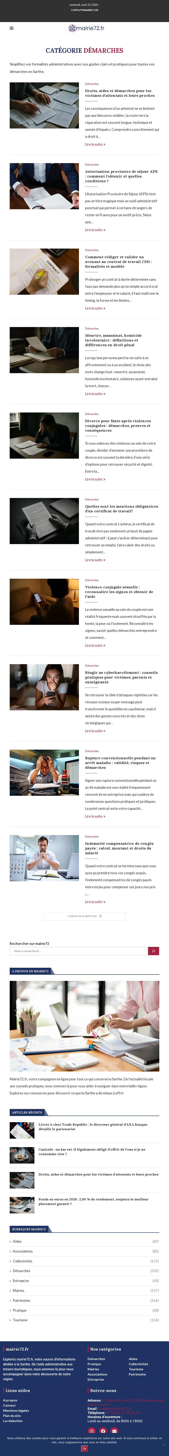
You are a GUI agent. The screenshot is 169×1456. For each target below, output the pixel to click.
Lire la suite (93, 144)
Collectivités (86, 1261)
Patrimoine (86, 1300)
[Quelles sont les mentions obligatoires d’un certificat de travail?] (44, 521)
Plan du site (12, 1415)
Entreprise (86, 1280)
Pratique (86, 1310)
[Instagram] (92, 1431)
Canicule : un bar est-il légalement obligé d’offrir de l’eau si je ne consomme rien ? (92, 1151)
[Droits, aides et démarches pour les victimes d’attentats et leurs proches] (44, 105)
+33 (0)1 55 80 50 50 (123, 1413)
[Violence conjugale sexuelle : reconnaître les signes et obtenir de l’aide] (44, 602)
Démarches (92, 83)
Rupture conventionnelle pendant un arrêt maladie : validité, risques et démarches (120, 763)
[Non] (164, 1444)
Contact (9, 1405)
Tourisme (86, 1320)
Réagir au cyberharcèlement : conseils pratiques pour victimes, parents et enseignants (121, 677)
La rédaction (12, 1420)
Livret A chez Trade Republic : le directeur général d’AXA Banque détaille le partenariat (93, 1126)
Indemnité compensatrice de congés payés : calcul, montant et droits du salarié (119, 848)
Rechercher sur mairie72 (29, 943)
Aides (86, 1241)
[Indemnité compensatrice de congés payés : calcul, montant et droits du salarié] (44, 858)
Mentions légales (16, 1410)
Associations (86, 1251)
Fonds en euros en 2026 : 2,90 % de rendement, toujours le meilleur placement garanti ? (94, 1201)
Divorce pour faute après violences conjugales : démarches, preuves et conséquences (118, 425)
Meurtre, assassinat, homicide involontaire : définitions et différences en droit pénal (113, 340)
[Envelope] (114, 1431)
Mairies (86, 1290)
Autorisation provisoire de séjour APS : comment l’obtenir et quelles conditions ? (121, 176)
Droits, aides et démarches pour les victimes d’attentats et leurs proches (120, 93)
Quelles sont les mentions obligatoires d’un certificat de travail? (121, 508)
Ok (84, 1448)
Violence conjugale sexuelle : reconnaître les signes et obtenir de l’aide (119, 592)
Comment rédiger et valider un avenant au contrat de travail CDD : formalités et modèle (118, 262)
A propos (10, 1400)
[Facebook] (103, 1431)
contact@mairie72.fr (84, 10)
